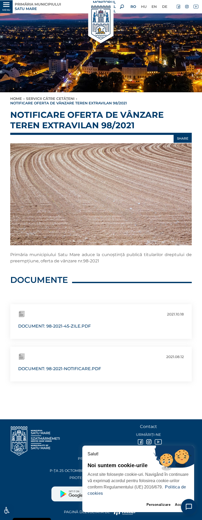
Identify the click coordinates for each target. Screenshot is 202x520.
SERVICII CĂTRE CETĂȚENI (50, 98)
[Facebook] (179, 6)
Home (16, 98)
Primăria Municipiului (38, 6)
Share (182, 138)
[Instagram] (187, 6)
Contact (148, 426)
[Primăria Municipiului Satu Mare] (101, 23)
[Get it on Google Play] (76, 492)
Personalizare (159, 505)
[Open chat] (189, 507)
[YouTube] (196, 6)
